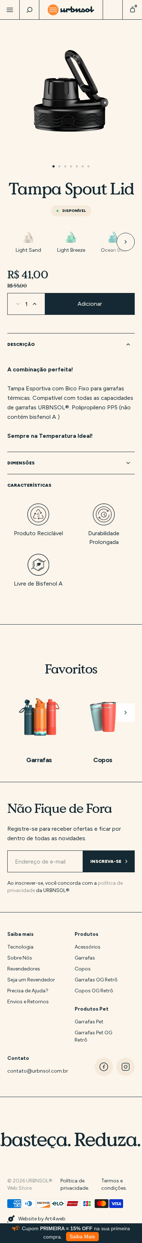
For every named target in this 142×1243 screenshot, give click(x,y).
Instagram (126, 1067)
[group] (28, 241)
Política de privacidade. (74, 1184)
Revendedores (23, 969)
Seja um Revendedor (31, 980)
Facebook (104, 1067)
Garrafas (85, 958)
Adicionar (90, 303)
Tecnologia (20, 947)
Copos (83, 969)
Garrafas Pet (89, 1022)
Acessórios (87, 947)
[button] (116, 241)
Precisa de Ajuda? (27, 991)
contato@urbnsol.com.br (31, 1071)
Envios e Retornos (28, 1002)
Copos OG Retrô (94, 991)
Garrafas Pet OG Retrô (93, 1036)
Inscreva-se (105, 861)
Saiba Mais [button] (82, 1236)
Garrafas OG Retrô (96, 980)
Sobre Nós (19, 958)
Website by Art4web (42, 1219)
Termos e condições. (114, 1184)
